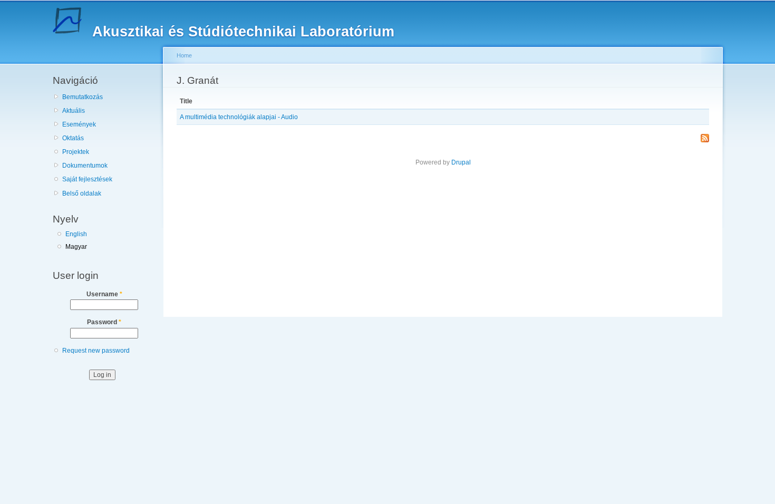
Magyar (76, 246)
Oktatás (73, 138)
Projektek (75, 152)
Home (184, 55)
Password (104, 322)
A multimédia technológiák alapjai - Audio (239, 117)
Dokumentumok (85, 165)
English (76, 234)
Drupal (461, 162)
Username (104, 294)
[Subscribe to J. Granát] (705, 139)
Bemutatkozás (82, 97)
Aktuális (73, 110)
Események (79, 124)
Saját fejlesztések (87, 179)
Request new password (96, 350)
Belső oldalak (81, 193)
